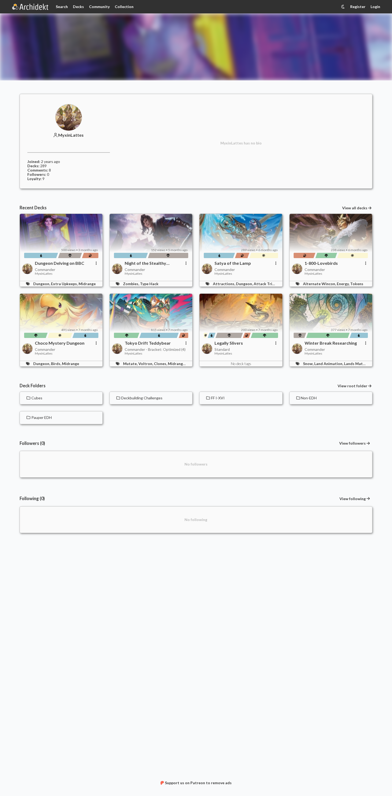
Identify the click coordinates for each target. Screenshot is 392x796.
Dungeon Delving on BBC (59, 263)
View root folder (352, 386)
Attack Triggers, (269, 283)
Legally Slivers (229, 343)
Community (99, 6)
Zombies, (131, 283)
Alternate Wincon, (320, 283)
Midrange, (177, 363)
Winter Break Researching (331, 343)
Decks (78, 6)
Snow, (308, 363)
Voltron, (146, 363)
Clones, (161, 363)
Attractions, (224, 283)
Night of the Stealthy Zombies (145, 263)
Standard (222, 349)
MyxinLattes (71, 135)
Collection (124, 6)
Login (375, 6)
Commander (45, 269)
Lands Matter (356, 363)
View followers (352, 443)
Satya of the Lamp (233, 263)
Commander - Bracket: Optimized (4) (155, 349)
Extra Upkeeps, (65, 283)
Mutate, (130, 363)
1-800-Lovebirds (321, 263)
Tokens (356, 283)
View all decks (354, 208)
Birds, (56, 363)
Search (62, 6)
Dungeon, (42, 283)
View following (352, 498)
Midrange (87, 283)
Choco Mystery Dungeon (59, 343)
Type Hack (149, 283)
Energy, (343, 283)
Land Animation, (329, 363)
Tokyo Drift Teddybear (148, 343)
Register (357, 6)
